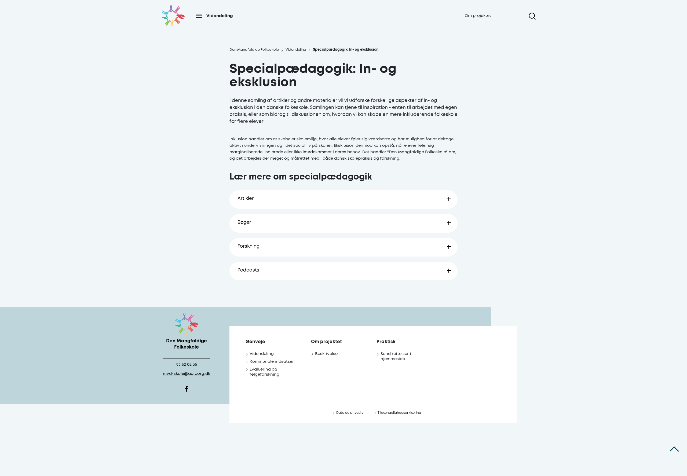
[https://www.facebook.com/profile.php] (186, 389)
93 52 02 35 (186, 365)
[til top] (674, 449)
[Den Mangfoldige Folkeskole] (173, 22)
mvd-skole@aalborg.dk (186, 374)
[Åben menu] (199, 16)
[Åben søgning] (532, 16)
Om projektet (478, 16)
